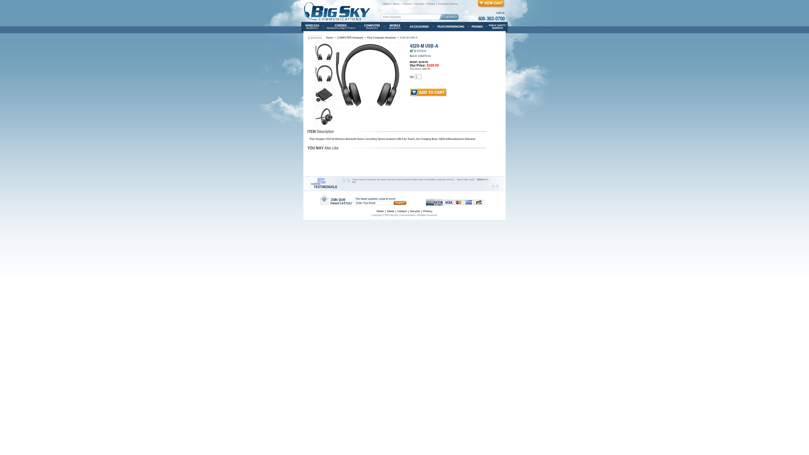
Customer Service (448, 4)
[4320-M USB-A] (367, 75)
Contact (407, 4)
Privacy (431, 4)
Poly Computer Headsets (381, 37)
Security (419, 4)
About (396, 4)
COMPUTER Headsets (350, 37)
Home (386, 4)
